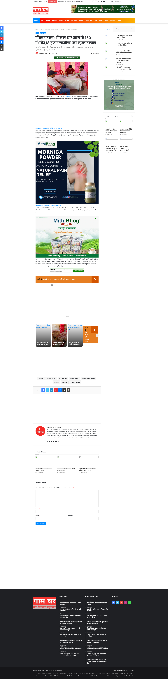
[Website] (48, 442)
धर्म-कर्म (67, 21)
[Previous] (37, 335)
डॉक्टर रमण (68, 96)
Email (38, 515)
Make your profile (100, 673)
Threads (131, 676)
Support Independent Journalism (105, 676)
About (39, 673)
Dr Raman (63, 378)
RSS (131, 673)
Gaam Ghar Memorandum (82, 676)
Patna (65, 382)
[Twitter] (52, 442)
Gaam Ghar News (89, 378)
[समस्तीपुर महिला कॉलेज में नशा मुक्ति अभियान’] (67, 461)
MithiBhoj (122, 670)
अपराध (100, 21)
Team (43, 673)
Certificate (55, 673)
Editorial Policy (119, 673)
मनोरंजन (81, 21)
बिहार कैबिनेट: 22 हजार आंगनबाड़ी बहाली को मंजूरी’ (68, 1)
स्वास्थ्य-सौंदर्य (89, 21)
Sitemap (126, 673)
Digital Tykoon (58, 670)
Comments (129, 29)
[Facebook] (50, 442)
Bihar (41, 378)
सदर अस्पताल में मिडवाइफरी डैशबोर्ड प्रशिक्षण (44, 469)
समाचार (36, 21)
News (57, 382)
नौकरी (106, 21)
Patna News (75, 382)
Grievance (48, 673)
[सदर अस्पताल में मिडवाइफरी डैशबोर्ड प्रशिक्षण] (45, 461)
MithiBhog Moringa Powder (119, 79)
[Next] (97, 335)
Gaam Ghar (75, 378)
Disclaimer (69, 673)
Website (70, 515)
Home (38, 29)
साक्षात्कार (54, 21)
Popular (108, 29)
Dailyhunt (92, 676)
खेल (96, 21)
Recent (118, 29)
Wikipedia (117, 676)
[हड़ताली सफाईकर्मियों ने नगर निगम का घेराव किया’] (89, 461)
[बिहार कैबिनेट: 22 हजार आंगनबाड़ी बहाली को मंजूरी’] (110, 69)
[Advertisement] (67, 114)
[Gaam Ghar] (41, 11)
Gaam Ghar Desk (43, 53)
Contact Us (62, 673)
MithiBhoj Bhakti (130, 670)
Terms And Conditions (88, 673)
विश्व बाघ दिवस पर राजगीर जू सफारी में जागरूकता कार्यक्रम (123, 60)
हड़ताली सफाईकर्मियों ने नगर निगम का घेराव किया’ (87, 469)
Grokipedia (124, 676)
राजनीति (48, 21)
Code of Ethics (49, 676)
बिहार (42, 21)
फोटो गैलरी (112, 21)
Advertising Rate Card (60, 676)
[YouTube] (56, 442)
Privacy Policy (77, 673)
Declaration (70, 676)
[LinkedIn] (54, 442)
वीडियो (119, 21)
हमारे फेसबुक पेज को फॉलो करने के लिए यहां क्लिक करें (48, 205)
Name (38, 509)
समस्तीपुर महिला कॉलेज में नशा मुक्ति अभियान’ (66, 469)
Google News (110, 673)
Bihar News (51, 378)
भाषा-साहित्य (74, 21)
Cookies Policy (40, 676)
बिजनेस (60, 21)
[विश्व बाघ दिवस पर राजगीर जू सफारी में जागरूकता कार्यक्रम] (110, 61)
